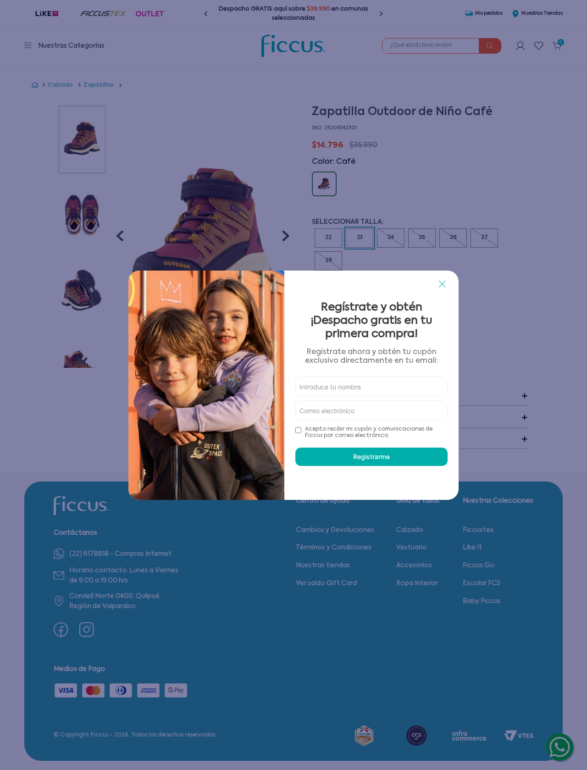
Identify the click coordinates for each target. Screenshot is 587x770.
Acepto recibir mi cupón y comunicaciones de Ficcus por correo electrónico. (368, 432)
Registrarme (371, 456)
